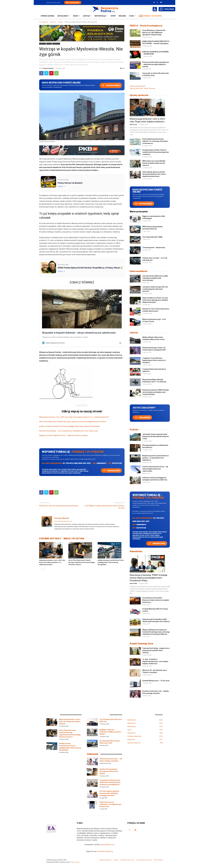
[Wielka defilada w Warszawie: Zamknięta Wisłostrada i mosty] (135, 340)
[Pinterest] (51, 73)
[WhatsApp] (56, 73)
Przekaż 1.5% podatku (153, 16)
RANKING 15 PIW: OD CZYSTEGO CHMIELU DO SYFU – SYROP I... (110, 732)
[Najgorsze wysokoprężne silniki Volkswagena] (135, 219)
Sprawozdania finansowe (144, 860)
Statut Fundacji (158, 860)
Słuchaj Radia (74, 2)
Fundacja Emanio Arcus (127, 860)
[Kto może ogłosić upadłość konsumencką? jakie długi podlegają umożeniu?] (92, 794)
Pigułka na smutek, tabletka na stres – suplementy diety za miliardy (63, 435)
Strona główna (47, 16)
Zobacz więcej (75, 862)
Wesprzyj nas (113, 470)
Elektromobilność (138, 271)
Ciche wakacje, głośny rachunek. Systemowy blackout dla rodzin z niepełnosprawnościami (154, 174)
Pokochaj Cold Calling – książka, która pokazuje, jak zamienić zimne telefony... (155, 650)
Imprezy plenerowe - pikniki (137, 571)
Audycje (86, 16)
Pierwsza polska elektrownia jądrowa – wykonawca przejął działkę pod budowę (155, 64)
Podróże (134, 429)
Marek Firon (133, 124)
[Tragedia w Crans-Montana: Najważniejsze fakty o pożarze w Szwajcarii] (135, 361)
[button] (154, 2)
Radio (75, 16)
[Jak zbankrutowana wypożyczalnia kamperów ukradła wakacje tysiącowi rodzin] (135, 437)
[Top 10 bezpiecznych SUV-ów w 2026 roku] (92, 722)
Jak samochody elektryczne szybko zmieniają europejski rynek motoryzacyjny (155, 278)
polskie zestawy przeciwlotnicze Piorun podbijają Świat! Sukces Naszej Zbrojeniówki (69, 426)
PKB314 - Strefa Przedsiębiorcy (146, 25)
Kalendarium (136, 551)
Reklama (122, 16)
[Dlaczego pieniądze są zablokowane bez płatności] (135, 448)
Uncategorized (73, 557)
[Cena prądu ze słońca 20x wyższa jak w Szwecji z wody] (135, 76)
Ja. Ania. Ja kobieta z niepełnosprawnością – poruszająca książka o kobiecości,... (155, 661)
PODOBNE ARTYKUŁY (50, 538)
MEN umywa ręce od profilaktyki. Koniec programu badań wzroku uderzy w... (154, 163)
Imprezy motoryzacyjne (137, 86)
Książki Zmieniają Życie (141, 643)
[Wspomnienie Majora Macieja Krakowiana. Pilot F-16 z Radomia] (135, 382)
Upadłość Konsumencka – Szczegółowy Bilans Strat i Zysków (109, 771)
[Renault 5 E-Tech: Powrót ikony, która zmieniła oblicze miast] (135, 311)
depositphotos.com (108, 844)
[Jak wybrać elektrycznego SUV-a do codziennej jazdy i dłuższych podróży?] (135, 289)
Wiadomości (56, 43)
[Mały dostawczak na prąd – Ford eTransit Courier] (135, 322)
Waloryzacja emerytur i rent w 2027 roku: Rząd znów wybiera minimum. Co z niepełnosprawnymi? (74, 417)
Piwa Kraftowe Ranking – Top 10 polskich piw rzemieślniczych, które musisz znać (68, 431)
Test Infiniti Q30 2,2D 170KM (152, 237)
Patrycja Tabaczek (48, 68)
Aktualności (62, 16)
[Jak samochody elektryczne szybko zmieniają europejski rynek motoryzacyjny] (135, 278)
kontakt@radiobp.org (105, 851)
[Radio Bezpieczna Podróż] (105, 9)
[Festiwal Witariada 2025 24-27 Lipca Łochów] (135, 611)
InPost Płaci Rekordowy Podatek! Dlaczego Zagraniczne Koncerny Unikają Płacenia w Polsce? (72, 422)
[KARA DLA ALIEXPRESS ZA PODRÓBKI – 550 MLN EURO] (135, 54)
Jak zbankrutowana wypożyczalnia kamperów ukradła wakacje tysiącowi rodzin (155, 436)
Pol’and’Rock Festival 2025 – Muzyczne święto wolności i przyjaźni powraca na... (155, 600)
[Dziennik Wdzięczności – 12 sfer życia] (135, 683)
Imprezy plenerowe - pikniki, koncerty (142, 88)
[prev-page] (40, 569)
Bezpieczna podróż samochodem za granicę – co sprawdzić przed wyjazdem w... (155, 458)
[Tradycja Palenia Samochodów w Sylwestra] (135, 372)
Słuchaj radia (113, 85)
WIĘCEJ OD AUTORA (73, 538)
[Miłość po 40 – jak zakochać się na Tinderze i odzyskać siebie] (135, 673)
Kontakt (116, 860)
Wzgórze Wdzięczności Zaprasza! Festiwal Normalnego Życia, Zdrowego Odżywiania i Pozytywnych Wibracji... (156, 632)
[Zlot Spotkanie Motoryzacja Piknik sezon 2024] (92, 743)
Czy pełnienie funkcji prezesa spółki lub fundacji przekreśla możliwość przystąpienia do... (110, 782)
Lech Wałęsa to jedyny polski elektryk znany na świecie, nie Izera (105, 507)
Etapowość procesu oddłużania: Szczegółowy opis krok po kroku (110, 804)
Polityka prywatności (105, 860)
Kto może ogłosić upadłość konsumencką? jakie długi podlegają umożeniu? (109, 793)
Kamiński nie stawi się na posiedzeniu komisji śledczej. (58, 506)
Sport (113, 16)
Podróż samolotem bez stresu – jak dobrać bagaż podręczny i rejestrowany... (155, 469)
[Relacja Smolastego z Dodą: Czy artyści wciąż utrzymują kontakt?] (135, 350)
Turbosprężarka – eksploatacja (153, 247)
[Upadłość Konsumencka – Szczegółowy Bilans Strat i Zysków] (92, 772)
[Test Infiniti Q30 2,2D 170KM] (135, 240)
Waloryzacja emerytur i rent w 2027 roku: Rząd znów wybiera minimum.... (148, 120)
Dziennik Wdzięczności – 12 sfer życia (155, 681)
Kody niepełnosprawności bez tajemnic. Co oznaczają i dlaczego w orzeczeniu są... (155, 141)
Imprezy (134, 332)
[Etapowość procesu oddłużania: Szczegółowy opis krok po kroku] (92, 805)
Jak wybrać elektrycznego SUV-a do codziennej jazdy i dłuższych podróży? (155, 289)
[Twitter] (46, 73)
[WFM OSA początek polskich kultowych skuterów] (135, 229)
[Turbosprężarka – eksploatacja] (135, 250)
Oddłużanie (144, 417)
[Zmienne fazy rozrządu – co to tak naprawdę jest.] (135, 260)
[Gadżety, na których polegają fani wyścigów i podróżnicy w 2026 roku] (135, 480)
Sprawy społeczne (139, 95)
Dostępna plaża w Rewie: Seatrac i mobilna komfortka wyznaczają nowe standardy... (155, 152)
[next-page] (44, 569)
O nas (131, 16)
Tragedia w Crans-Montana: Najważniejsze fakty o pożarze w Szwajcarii (154, 360)
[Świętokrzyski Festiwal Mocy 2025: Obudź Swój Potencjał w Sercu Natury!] (135, 622)
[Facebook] (157, 2)
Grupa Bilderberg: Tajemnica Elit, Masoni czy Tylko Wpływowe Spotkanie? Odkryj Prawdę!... (154, 32)
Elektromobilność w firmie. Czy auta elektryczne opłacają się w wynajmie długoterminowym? (155, 300)
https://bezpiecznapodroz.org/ (63, 521)
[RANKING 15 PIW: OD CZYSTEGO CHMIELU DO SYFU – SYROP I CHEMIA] (92, 732)
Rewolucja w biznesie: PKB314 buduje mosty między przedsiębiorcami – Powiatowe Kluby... (155, 392)
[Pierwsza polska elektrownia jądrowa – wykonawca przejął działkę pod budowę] (135, 65)
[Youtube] (161, 2)
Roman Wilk (133, 583)
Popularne (53, 22)
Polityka (60, 22)
